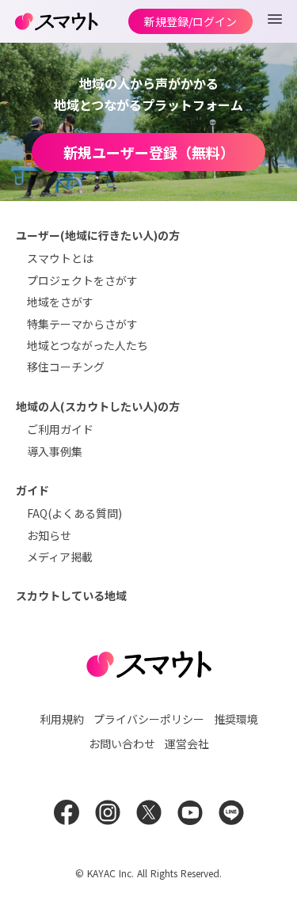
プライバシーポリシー (148, 719)
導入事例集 (54, 451)
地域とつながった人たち (87, 345)
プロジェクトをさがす (82, 280)
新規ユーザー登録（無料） (148, 152)
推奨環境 (236, 719)
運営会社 (187, 743)
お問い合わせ (122, 743)
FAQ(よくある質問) (74, 513)
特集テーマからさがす (82, 324)
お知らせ (49, 535)
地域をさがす (60, 302)
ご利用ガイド (60, 429)
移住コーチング (66, 367)
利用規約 (62, 719)
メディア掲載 (60, 557)
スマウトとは (60, 258)
